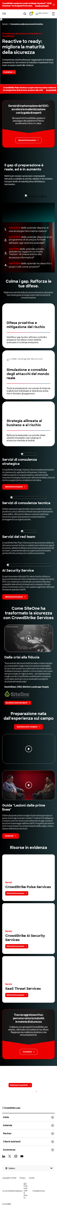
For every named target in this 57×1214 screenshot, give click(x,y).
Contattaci (39, 1085)
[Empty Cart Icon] (42, 14)
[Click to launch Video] (28, 638)
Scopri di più (51, 90)
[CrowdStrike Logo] (4, 13)
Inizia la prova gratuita (19, 1085)
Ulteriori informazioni (15, 893)
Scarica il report (42, 6)
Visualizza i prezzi (27, 1091)
